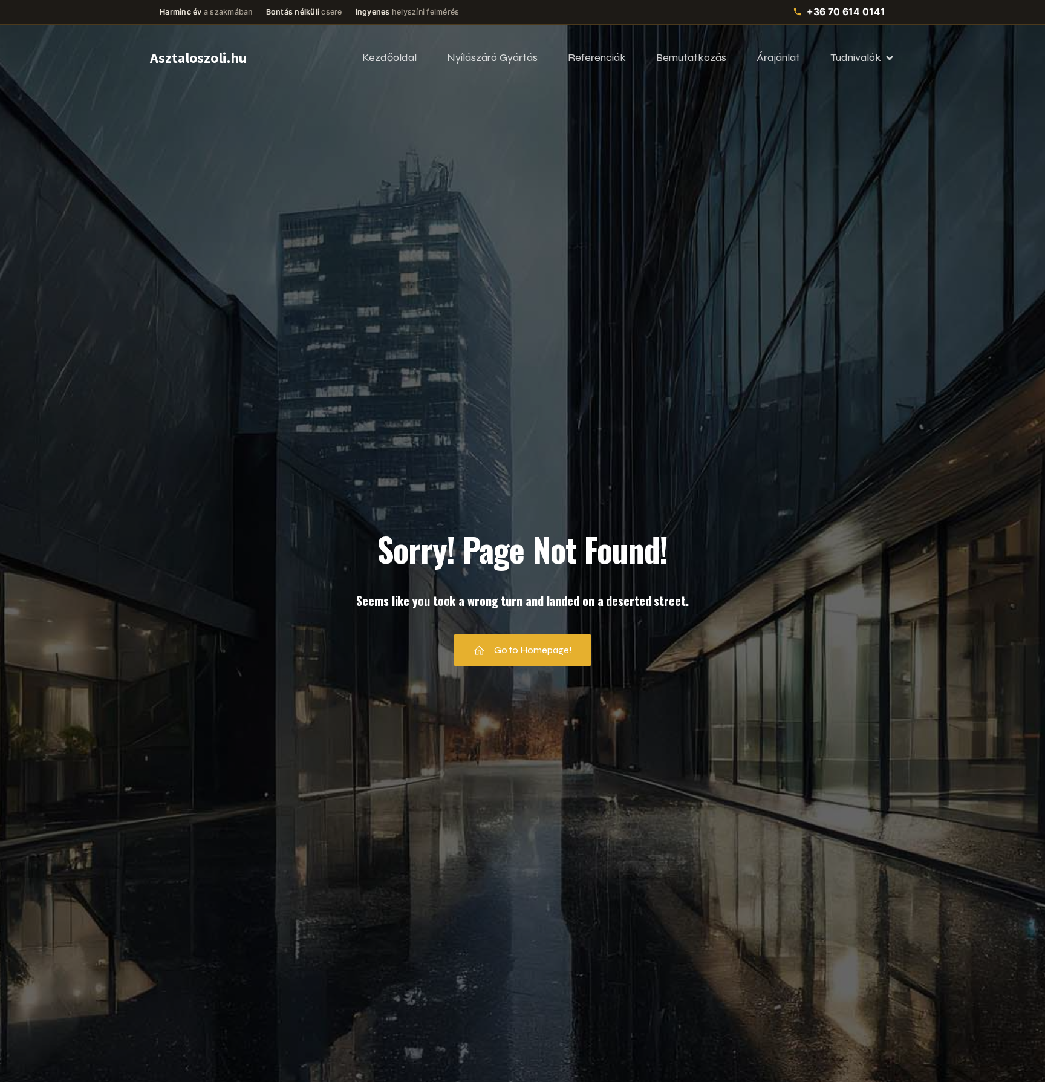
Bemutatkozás (691, 57)
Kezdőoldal (389, 57)
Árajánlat (778, 57)
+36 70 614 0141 (846, 12)
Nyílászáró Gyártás (492, 57)
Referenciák (597, 57)
